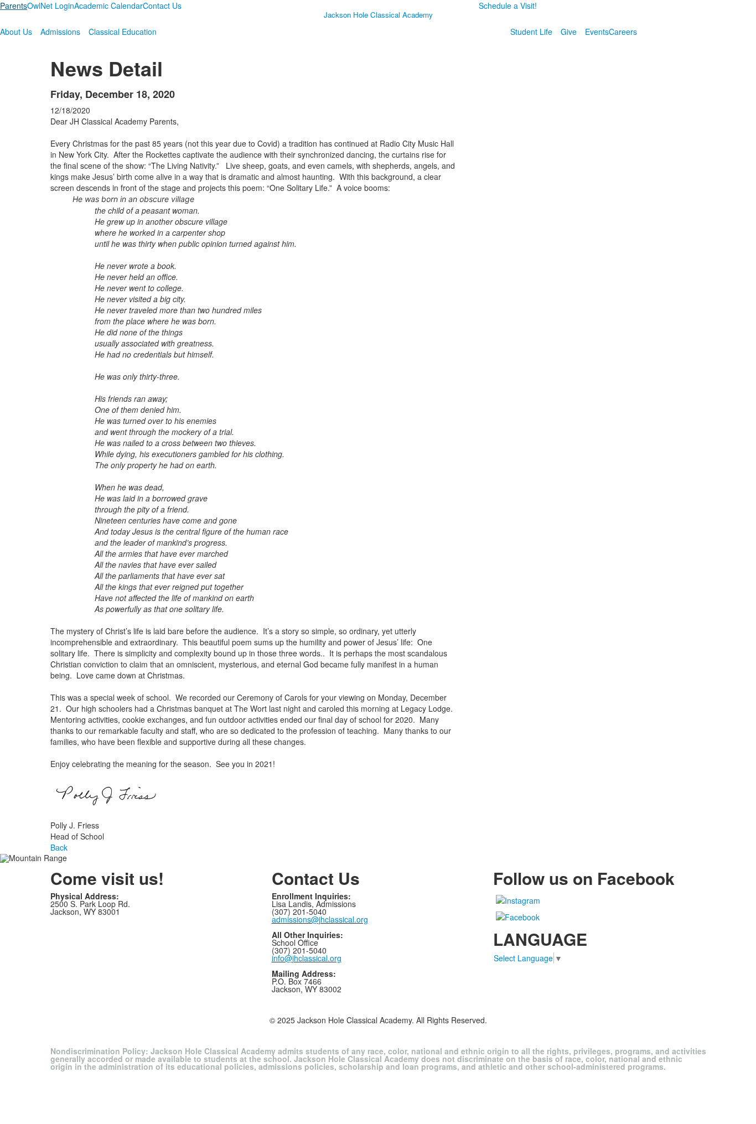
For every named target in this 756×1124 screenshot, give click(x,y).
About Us (16, 31)
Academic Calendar (108, 5)
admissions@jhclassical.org (320, 919)
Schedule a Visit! (508, 5)
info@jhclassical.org (306, 958)
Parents (13, 5)
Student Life (531, 31)
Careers (623, 31)
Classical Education (123, 31)
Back (59, 847)
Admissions (60, 31)
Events (597, 31)
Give (569, 31)
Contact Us (162, 5)
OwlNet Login (50, 5)
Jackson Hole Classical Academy (378, 14)
